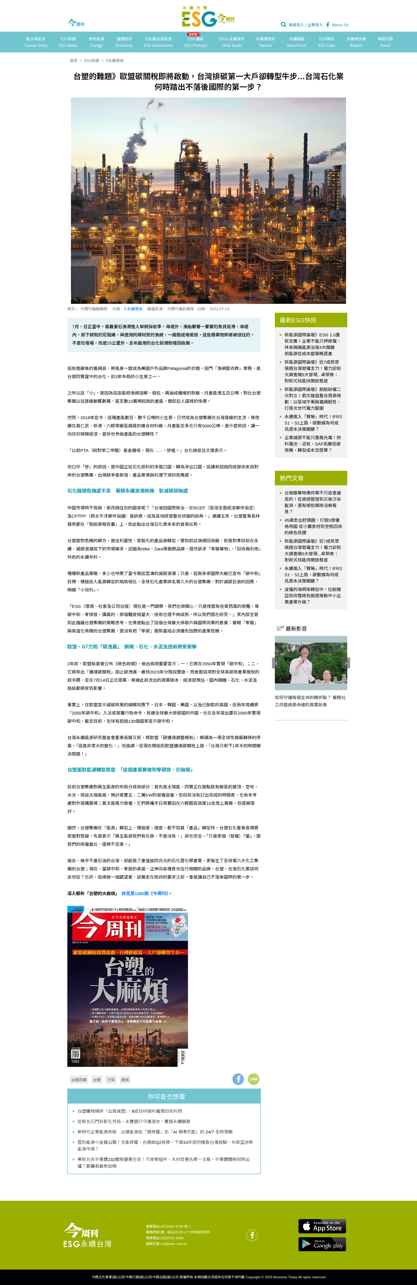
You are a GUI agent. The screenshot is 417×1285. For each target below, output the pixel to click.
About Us (340, 25)
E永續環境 (115, 60)
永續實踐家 (265, 42)
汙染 (111, 1080)
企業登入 (315, 25)
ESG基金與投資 (158, 42)
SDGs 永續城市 (231, 42)
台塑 (97, 1080)
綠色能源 (96, 42)
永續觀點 (296, 42)
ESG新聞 (68, 42)
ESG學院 (326, 42)
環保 (125, 1080)
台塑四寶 (79, 1080)
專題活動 (385, 42)
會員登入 (296, 25)
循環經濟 (124, 42)
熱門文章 (292, 478)
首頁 (73, 60)
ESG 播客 (195, 42)
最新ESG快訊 (298, 320)
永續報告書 (356, 42)
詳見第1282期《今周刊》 (145, 893)
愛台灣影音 (36, 42)
